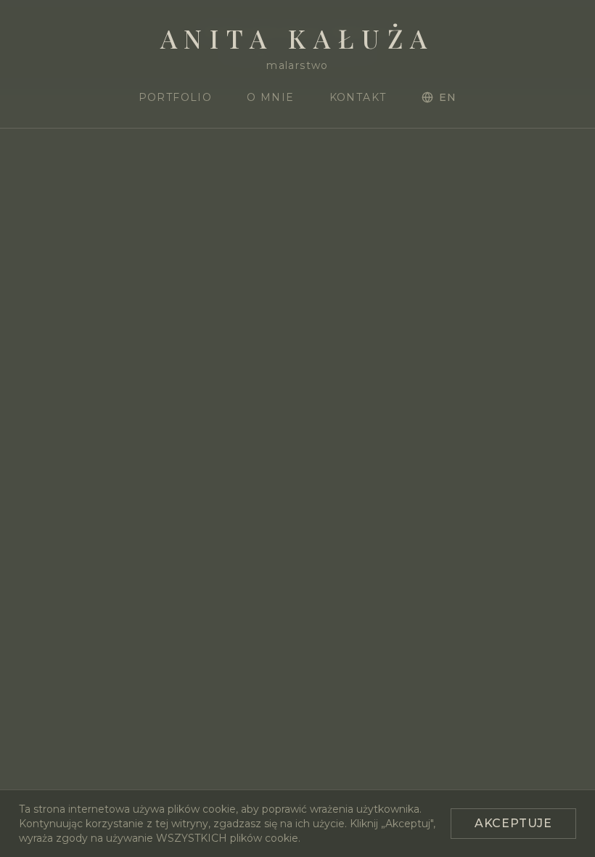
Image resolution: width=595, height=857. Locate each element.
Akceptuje (513, 823)
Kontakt (358, 97)
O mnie (270, 97)
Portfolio (176, 97)
